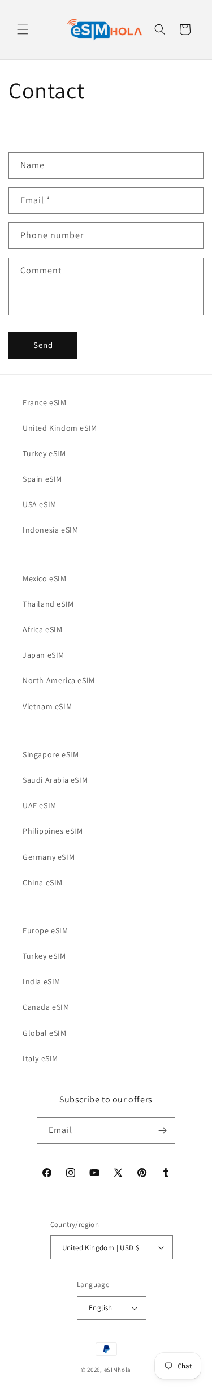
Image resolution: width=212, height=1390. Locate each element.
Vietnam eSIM (47, 706)
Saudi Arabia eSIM (55, 780)
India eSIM (41, 981)
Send (43, 345)
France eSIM (45, 402)
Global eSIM (45, 1033)
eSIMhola (118, 1370)
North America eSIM (59, 680)
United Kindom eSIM (60, 428)
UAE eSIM (40, 805)
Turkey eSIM (44, 453)
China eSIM (43, 882)
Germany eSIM (49, 857)
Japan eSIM (43, 655)
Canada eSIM (46, 1007)
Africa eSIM (43, 629)
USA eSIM (40, 504)
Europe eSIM (45, 930)
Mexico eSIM (45, 578)
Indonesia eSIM (50, 530)
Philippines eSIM (53, 831)
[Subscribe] (162, 1130)
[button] (22, 29)
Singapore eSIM (51, 754)
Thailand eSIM (48, 604)
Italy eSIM (40, 1058)
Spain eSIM (42, 479)
